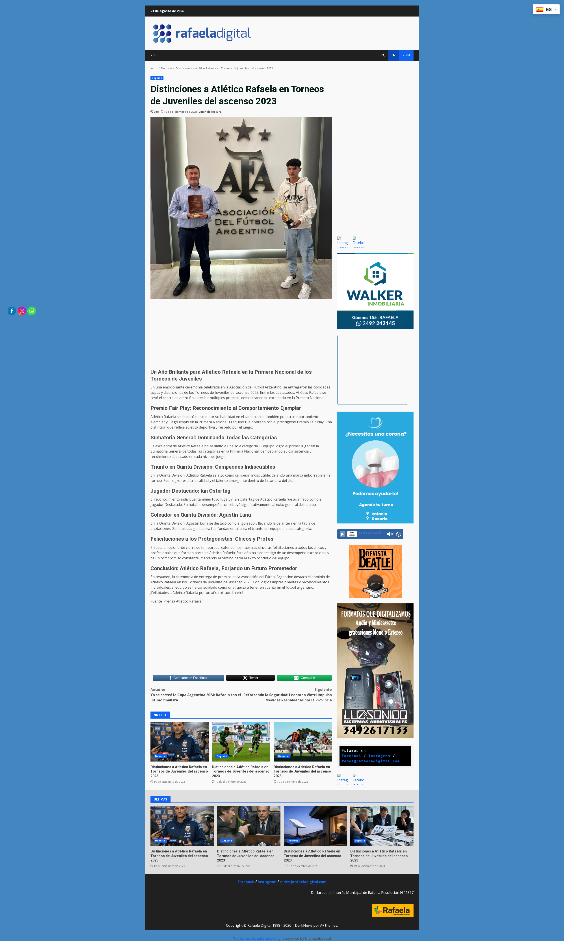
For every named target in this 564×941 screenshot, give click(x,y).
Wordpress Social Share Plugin (259, 938)
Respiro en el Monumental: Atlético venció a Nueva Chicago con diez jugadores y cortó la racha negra (241, 742)
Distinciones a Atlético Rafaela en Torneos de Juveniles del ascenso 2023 (179, 771)
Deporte (157, 77)
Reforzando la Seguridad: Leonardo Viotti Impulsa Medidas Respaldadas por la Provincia (287, 695)
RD (152, 55)
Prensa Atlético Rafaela (182, 601)
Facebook (351, 756)
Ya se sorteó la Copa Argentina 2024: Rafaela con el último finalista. (195, 695)
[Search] (383, 55)
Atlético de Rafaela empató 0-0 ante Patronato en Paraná (303, 742)
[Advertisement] (241, 333)
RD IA (406, 55)
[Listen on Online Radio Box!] (398, 534)
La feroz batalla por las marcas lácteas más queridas (382, 826)
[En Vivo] (342, 534)
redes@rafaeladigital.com (371, 761)
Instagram (379, 756)
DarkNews (303, 925)
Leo (156, 112)
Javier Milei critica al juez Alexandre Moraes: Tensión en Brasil (248, 826)
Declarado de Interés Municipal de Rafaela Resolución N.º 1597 (362, 892)
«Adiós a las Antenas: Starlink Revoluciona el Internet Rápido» (315, 826)
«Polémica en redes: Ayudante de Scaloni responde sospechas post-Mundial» (179, 742)
